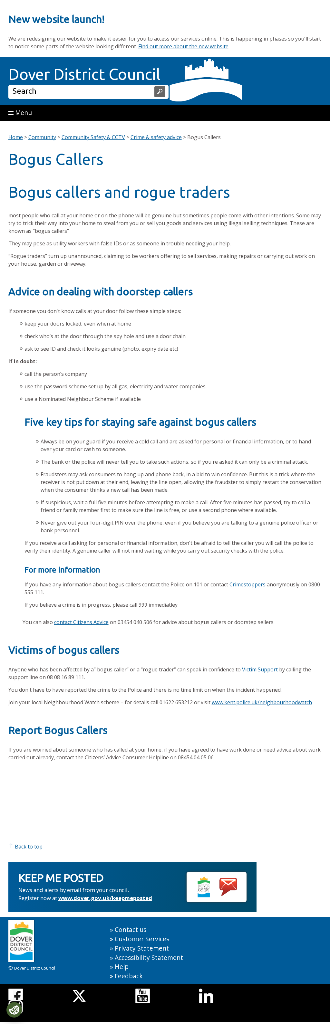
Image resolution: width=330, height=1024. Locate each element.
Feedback (129, 976)
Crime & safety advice (156, 137)
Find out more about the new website (183, 46)
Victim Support (260, 669)
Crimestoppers (247, 584)
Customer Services (142, 938)
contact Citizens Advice (81, 622)
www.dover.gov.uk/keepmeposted (105, 898)
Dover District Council (84, 74)
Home (15, 137)
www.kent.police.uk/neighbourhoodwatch (262, 702)
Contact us (130, 929)
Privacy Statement (142, 948)
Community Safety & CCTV (93, 137)
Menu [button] (23, 112)
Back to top (28, 846)
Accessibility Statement (149, 957)
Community (42, 137)
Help (122, 966)
